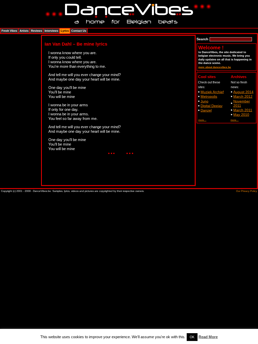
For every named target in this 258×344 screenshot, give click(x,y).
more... (202, 120)
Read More (208, 337)
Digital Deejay (211, 106)
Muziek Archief (212, 92)
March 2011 (242, 110)
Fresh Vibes (9, 30)
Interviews (51, 30)
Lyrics (65, 30)
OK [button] (192, 337)
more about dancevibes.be (214, 67)
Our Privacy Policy (246, 191)
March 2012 (242, 96)
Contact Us (78, 30)
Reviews (36, 30)
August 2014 (243, 92)
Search (202, 39)
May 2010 (241, 115)
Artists (24, 30)
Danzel (206, 110)
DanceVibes (127, 9)
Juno (204, 101)
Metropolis (209, 96)
